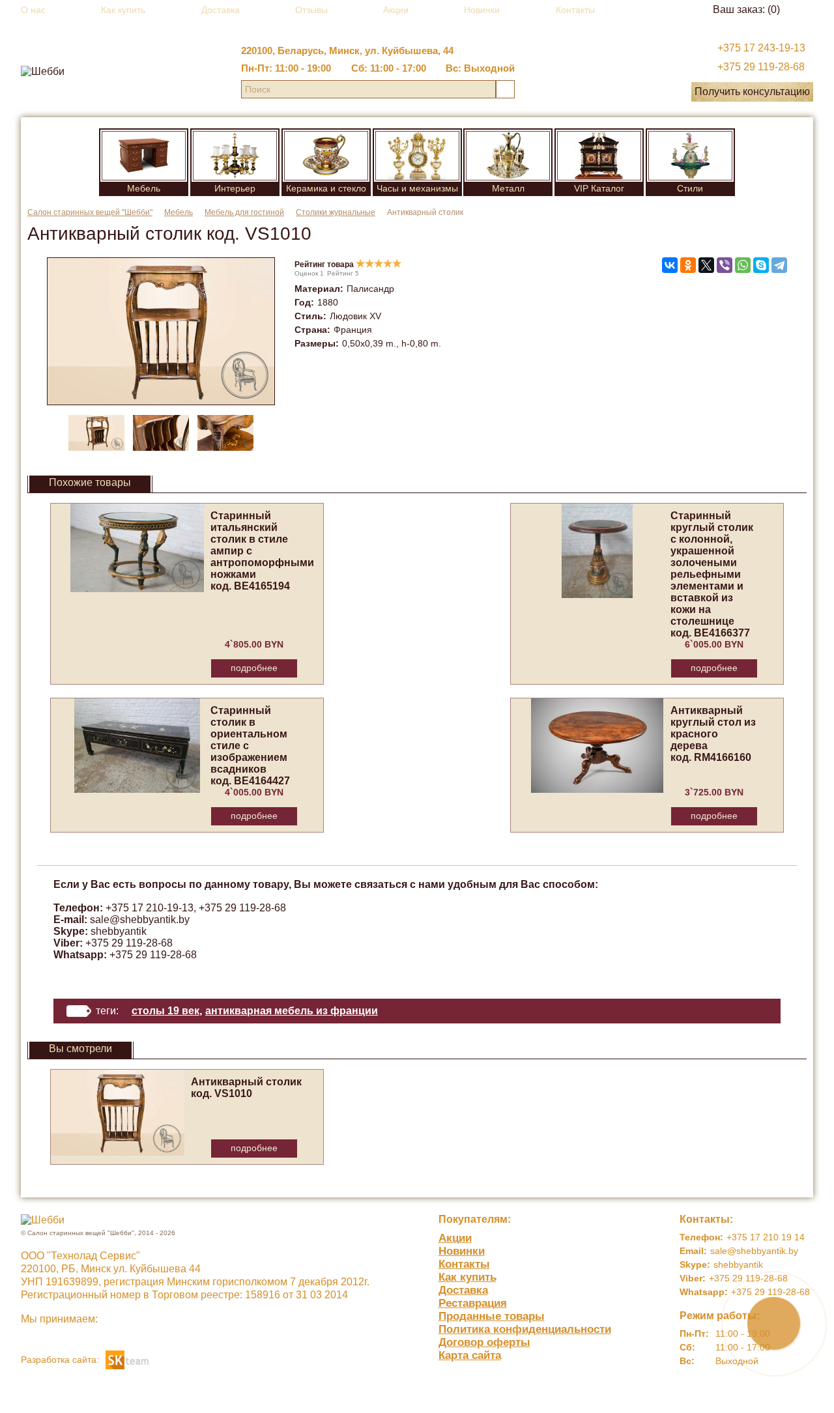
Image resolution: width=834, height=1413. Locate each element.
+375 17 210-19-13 (150, 907)
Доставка (220, 10)
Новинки (482, 10)
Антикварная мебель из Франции (291, 1010)
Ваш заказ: (746, 9)
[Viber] (724, 265)
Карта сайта (470, 1355)
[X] (706, 265)
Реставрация (473, 1303)
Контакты (575, 10)
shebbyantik (119, 931)
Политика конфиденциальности (525, 1329)
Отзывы (311, 10)
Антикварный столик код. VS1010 (246, 1087)
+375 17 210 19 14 (765, 1237)
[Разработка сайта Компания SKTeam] (127, 1358)
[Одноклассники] (688, 265)
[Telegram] (779, 265)
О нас (33, 10)
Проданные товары (492, 1316)
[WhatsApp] (743, 265)
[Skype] (761, 265)
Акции (396, 10)
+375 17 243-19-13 (761, 47)
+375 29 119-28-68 (761, 66)
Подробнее (254, 668)
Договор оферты (484, 1342)
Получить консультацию (752, 91)
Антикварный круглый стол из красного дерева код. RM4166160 (713, 734)
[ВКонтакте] (670, 265)
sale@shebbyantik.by (140, 919)
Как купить (123, 10)
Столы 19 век (165, 1010)
